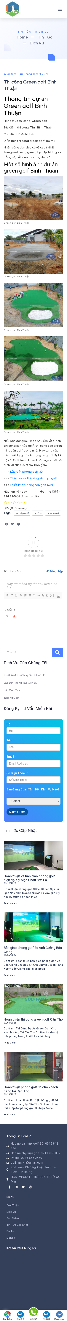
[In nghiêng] (11, 595)
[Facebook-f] (9, 1187)
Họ (8, 724)
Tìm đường (7, 1319)
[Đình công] (20, 595)
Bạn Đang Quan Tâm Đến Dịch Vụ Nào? (33, 789)
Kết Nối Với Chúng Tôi (21, 1248)
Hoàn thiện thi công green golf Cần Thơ (33, 1019)
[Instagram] (16, 1187)
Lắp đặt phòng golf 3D (26, 472)
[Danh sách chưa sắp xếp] (29, 595)
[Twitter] (23, 1187)
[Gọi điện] (33, 1312)
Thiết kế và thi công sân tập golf (33, 478)
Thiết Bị (46, 1319)
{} (47, 595)
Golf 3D (20, 1319)
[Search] (57, 652)
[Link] (43, 595)
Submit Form (17, 812)
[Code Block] (38, 595)
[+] (52, 595)
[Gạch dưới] (16, 595)
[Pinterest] (30, 1187)
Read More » (10, 903)
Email (10, 756)
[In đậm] (7, 595)
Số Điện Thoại (16, 773)
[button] (59, 8)
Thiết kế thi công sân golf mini (31, 485)
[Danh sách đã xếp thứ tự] (25, 595)
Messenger (59, 1319)
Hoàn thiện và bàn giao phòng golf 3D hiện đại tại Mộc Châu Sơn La (32, 878)
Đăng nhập (56, 571)
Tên (9, 740)
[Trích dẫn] (34, 595)
